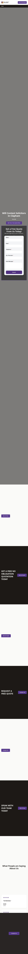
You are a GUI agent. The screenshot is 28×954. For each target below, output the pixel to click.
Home (2, 6)
